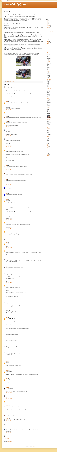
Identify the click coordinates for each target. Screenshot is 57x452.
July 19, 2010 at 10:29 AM (9, 255)
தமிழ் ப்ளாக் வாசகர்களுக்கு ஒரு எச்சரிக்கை (48, 128)
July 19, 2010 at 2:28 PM (8, 420)
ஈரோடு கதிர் (7, 266)
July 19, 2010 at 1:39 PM (8, 416)
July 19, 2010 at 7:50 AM (8, 146)
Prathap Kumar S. (8, 387)
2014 (47, 20)
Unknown (7, 199)
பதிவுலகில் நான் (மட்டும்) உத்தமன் (51, 31)
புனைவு (47, 153)
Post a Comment (7, 438)
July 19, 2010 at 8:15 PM (8, 432)
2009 (47, 44)
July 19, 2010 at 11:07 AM (9, 348)
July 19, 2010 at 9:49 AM (8, 184)
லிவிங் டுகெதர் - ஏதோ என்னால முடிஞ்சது (48, 62)
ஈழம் (47, 145)
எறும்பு (6, 165)
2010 (47, 24)
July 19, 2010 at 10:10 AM (9, 228)
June (48, 38)
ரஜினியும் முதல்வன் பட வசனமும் (49, 79)
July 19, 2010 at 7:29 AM (8, 135)
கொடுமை (48, 136)
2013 (47, 21)
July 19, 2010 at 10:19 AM (9, 247)
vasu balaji (7, 121)
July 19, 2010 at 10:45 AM (9, 315)
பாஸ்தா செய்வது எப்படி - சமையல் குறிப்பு (48, 98)
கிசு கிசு (48, 32)
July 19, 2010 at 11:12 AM (9, 376)
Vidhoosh (7, 101)
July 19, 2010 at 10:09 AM (9, 219)
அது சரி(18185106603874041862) (10, 428)
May (47, 39)
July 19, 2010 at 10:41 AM (9, 282)
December (48, 25)
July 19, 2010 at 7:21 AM (8, 126)
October (48, 27)
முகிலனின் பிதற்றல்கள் (16, 4)
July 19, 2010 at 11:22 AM (9, 392)
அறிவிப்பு (47, 144)
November (48, 26)
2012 (47, 22)
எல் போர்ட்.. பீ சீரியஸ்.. (8, 405)
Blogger (33, 446)
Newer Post (5, 440)
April (48, 40)
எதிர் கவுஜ (48, 146)
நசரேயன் (7, 193)
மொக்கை (48, 154)
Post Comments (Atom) (9, 441)
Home (23, 440)
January (48, 43)
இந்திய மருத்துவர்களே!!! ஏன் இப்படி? (48, 53)
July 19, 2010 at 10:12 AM (9, 235)
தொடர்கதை (48, 152)
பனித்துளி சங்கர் (7, 418)
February (48, 42)
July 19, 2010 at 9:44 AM (8, 169)
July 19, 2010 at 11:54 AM (9, 411)
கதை (47, 147)
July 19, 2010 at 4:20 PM (8, 425)
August (48, 29)
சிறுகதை (48, 151)
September (48, 28)
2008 (47, 45)
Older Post (41, 440)
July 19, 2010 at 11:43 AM (9, 398)
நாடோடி (6, 116)
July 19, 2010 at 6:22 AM (8, 99)
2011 (47, 23)
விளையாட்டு (48, 155)
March (48, 41)
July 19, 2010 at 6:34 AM (8, 109)
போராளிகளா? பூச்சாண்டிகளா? (48, 71)
